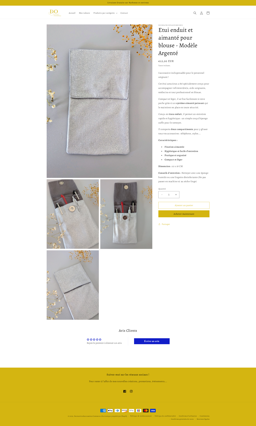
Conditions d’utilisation (188, 416)
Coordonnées (204, 416)
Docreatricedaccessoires (83, 416)
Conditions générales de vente (182, 419)
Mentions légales (203, 419)
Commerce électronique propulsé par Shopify (110, 416)
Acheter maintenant (184, 213)
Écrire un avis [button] (151, 341)
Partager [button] (166, 224)
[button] (105, 13)
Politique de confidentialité (165, 416)
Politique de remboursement (141, 416)
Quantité (162, 189)
